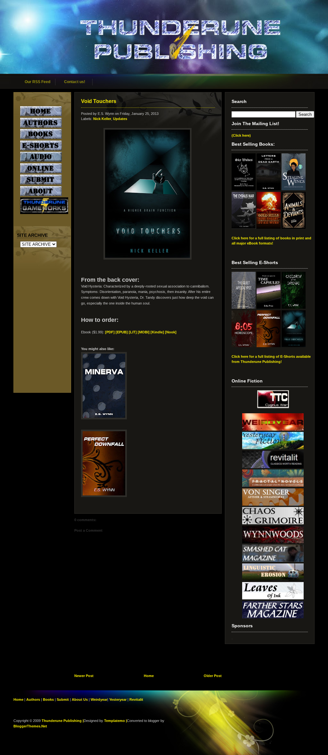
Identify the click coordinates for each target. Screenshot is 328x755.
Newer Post (84, 676)
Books (48, 699)
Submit (63, 699)
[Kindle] (157, 332)
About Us (80, 699)
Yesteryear (118, 699)
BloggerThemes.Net (30, 726)
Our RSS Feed (37, 82)
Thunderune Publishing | (63, 721)
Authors (33, 699)
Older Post (213, 676)
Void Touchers (98, 101)
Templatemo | (115, 721)
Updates (120, 119)
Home (149, 676)
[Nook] (170, 332)
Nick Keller (102, 119)
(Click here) (241, 135)
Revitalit (136, 699)
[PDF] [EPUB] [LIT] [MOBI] (127, 332)
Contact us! (74, 82)
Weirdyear (99, 699)
